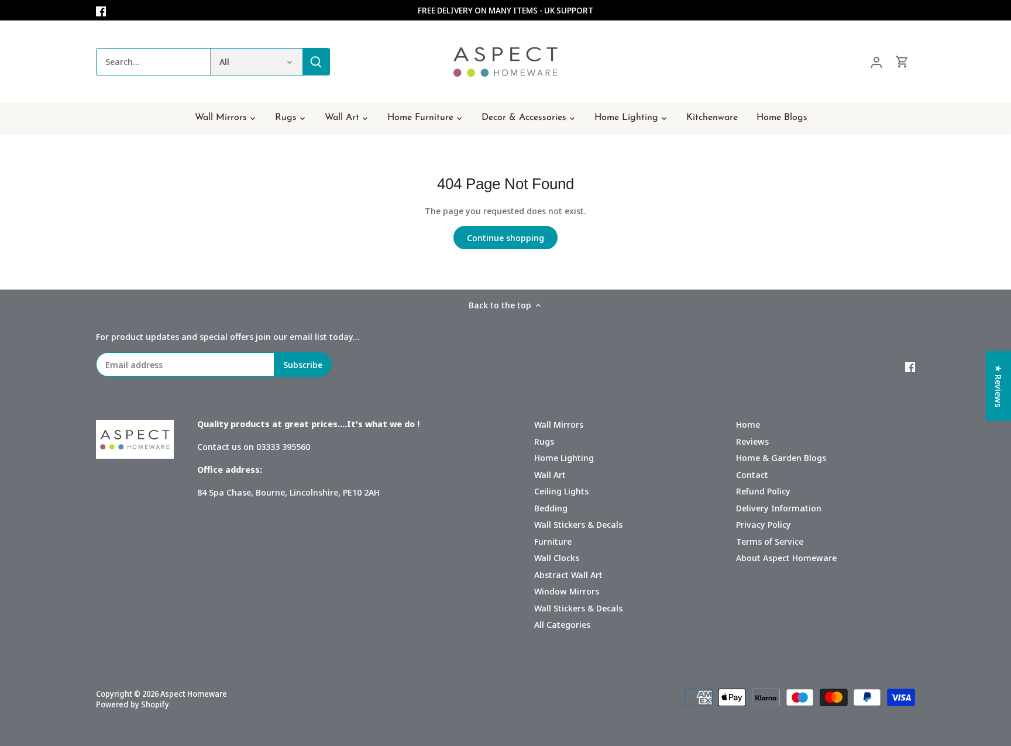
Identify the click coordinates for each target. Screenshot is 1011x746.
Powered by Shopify (132, 704)
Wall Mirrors (558, 424)
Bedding (551, 508)
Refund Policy (763, 491)
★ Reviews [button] (999, 386)
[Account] (876, 62)
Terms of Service (769, 541)
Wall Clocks (556, 557)
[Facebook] (101, 10)
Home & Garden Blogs (781, 457)
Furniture (553, 541)
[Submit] (315, 62)
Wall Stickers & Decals (578, 524)
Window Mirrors (566, 591)
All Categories (562, 624)
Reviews (752, 441)
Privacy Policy (763, 524)
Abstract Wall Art (568, 574)
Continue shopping (505, 237)
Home (748, 424)
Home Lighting (564, 457)
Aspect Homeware (193, 694)
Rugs (544, 441)
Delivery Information (778, 508)
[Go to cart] (902, 62)
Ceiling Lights (561, 491)
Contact (752, 474)
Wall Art (550, 474)
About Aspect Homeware (786, 557)
